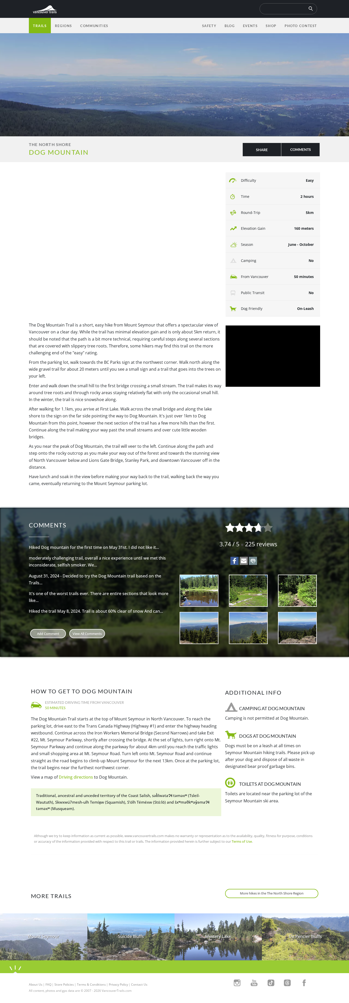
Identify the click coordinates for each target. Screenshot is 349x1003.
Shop (271, 26)
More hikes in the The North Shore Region (272, 893)
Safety (209, 26)
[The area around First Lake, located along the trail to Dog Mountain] (248, 591)
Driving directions (76, 777)
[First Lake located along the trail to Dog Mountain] (199, 591)
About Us (35, 984)
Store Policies (64, 984)
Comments (300, 149)
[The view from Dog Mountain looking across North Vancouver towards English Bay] (199, 628)
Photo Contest (301, 26)
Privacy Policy (118, 984)
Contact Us (139, 984)
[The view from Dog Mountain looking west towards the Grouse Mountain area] (248, 628)
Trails (40, 26)
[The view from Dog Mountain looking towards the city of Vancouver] (297, 628)
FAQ (48, 984)
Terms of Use (242, 841)
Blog (230, 26)
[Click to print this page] (253, 561)
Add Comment (48, 633)
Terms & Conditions (91, 984)
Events (250, 26)
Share (262, 150)
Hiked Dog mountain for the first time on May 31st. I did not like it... (94, 547)
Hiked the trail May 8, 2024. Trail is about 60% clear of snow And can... (96, 611)
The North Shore (50, 144)
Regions (63, 26)
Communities (94, 26)
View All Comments (87, 633)
